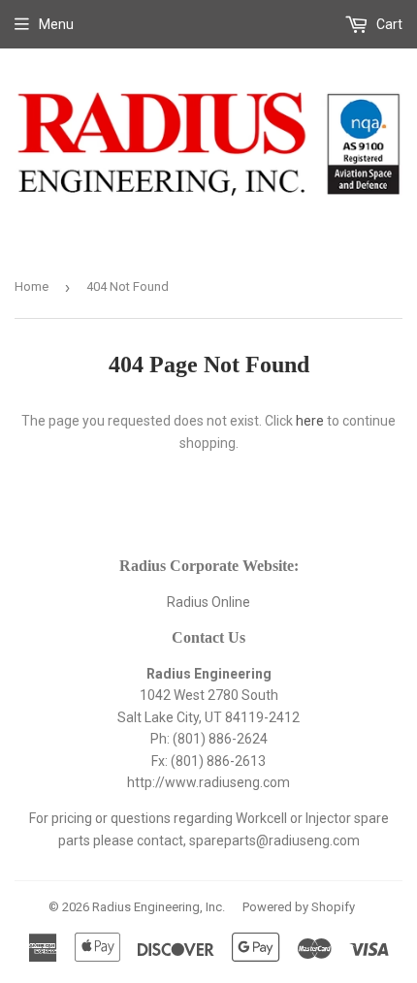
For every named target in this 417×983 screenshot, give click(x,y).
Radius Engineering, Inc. (158, 907)
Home (31, 286)
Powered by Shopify (298, 907)
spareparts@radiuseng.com (274, 840)
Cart (387, 24)
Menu (56, 24)
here (310, 420)
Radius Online (208, 602)
